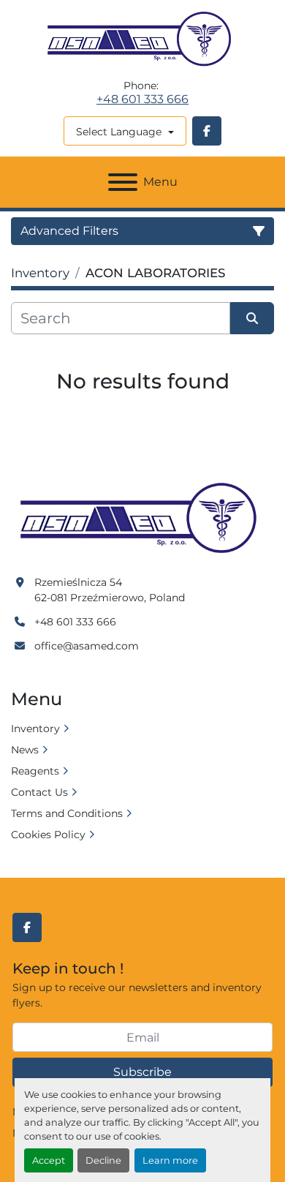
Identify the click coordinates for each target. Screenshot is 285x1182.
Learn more (170, 1160)
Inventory (35, 728)
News (25, 749)
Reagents (35, 771)
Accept (48, 1160)
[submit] (252, 318)
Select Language (119, 131)
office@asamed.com (86, 645)
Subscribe (142, 1072)
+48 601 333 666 (142, 99)
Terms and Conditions (67, 813)
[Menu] (122, 182)
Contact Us (39, 792)
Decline (103, 1160)
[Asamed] (142, 518)
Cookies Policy (48, 834)
